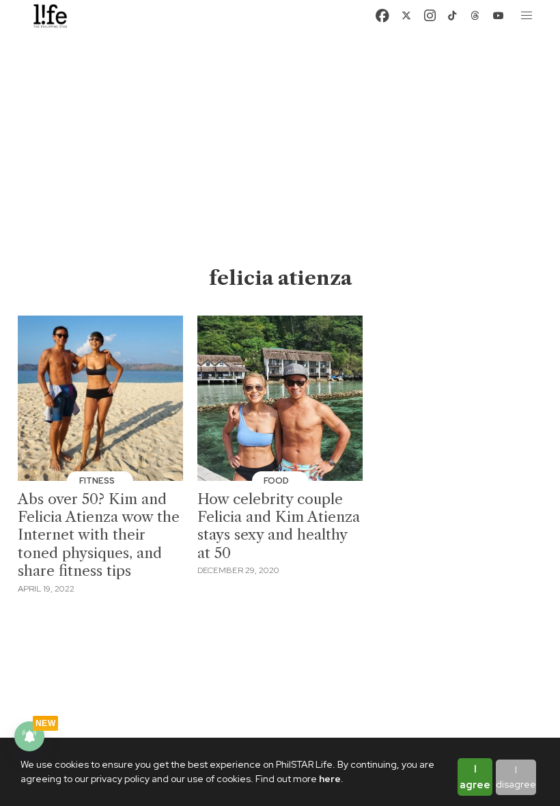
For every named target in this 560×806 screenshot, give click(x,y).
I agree (475, 777)
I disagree (516, 777)
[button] (527, 15)
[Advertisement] (280, 162)
